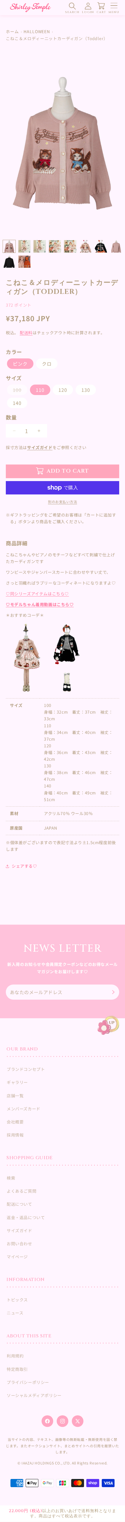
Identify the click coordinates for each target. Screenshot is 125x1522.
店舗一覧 (15, 1095)
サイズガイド (40, 447)
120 (62, 389)
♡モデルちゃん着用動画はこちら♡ (40, 604)
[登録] (112, 992)
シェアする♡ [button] (24, 866)
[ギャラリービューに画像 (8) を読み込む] (100, 246)
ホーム (12, 31)
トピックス (17, 1300)
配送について (19, 1204)
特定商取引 (17, 1369)
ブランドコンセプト (26, 1069)
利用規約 (15, 1356)
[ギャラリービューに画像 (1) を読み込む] (9, 246)
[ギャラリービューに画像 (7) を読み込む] (85, 246)
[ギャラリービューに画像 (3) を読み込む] (24, 246)
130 (85, 389)
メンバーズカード (23, 1109)
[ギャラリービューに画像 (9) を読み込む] (116, 246)
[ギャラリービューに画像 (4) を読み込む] (39, 246)
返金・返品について (26, 1217)
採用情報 (15, 1135)
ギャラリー (17, 1082)
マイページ (17, 1257)
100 (19, 390)
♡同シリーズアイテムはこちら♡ (37, 593)
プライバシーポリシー (28, 1382)
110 (40, 389)
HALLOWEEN (37, 31)
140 (17, 402)
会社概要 (15, 1122)
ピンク (20, 363)
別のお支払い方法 (62, 501)
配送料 (26, 332)
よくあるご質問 (21, 1191)
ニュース (15, 1313)
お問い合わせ (19, 1243)
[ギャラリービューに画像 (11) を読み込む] (24, 262)
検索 (11, 1178)
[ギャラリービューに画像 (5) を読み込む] (55, 246)
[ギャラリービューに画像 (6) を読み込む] (70, 246)
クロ (47, 363)
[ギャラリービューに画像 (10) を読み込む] (9, 262)
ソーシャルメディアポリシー (34, 1395)
